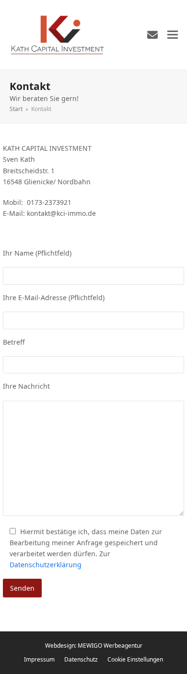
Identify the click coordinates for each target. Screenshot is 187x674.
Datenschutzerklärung (46, 564)
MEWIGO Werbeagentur (110, 645)
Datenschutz (81, 659)
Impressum (39, 659)
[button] (172, 35)
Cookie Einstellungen (135, 659)
